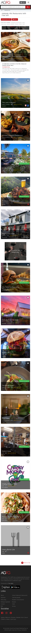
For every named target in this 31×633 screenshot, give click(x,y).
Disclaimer (24, 630)
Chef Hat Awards (16, 597)
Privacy (19, 630)
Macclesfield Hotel (8, 234)
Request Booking (24, 164)
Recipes (14, 602)
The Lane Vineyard (8, 102)
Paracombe (4, 520)
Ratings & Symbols (5, 602)
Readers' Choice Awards (18, 599)
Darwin (26, 617)
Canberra (3, 619)
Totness (3, 204)
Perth (22, 617)
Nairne (3, 138)
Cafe (23, 22)
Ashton (3, 553)
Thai (23, 24)
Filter (15, 19)
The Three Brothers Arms (10, 287)
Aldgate (3, 421)
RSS (2, 606)
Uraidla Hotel (6, 168)
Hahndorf (4, 59)
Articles (14, 606)
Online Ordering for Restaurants (19, 595)
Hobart (8, 619)
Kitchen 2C (6, 353)
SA (1, 10)
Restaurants (5, 19)
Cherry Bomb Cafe (8, 549)
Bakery (12, 24)
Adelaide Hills (7, 10)
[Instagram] (7, 613)
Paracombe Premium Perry (11, 517)
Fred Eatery (6, 418)
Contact (3, 604)
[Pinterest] (11, 613)
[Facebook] (2, 613)
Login (23, 2)
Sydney (3, 617)
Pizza (20, 24)
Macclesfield (4, 237)
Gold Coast (13, 619)
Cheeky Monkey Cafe (9, 484)
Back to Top (27, 562)
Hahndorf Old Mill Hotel (10, 320)
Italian (16, 24)
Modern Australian (16, 22)
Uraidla (3, 171)
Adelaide (18, 617)
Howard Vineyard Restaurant (12, 135)
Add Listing (3, 599)
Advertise (3, 597)
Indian (8, 24)
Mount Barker (5, 389)
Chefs (13, 604)
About (2, 595)
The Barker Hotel (8, 385)
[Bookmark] (28, 34)
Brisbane (13, 617)
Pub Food (3, 24)
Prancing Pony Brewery (10, 201)
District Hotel (6, 451)
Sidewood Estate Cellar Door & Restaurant (14, 56)
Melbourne (7, 617)
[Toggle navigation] (28, 2)
